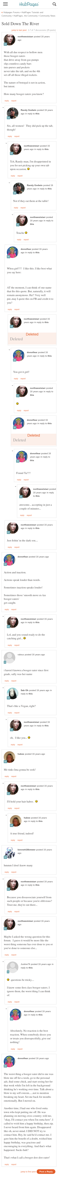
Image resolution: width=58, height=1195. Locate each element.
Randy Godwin (28, 110)
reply (7, 101)
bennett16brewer (26, 850)
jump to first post (28, 1171)
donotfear (26, 249)
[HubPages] (29, 4)
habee (21, 754)
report (13, 101)
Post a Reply (46, 1171)
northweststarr (25, 36)
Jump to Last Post (19, 30)
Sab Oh (24, 690)
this (37, 114)
